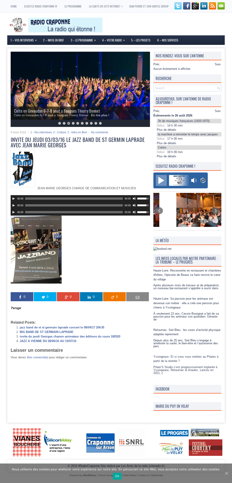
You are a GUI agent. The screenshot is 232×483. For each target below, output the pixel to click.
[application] (80, 198)
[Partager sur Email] (137, 296)
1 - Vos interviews (41, 132)
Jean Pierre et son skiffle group (149, 6)
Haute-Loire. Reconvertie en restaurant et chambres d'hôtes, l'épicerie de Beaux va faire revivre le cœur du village (187, 275)
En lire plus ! (100, 115)
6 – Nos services (167, 40)
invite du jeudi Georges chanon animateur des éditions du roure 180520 (70, 336)
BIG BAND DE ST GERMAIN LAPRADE (46, 332)
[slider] (143, 198)
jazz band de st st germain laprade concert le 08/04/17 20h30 (62, 327)
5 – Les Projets (140, 40)
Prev (159, 210)
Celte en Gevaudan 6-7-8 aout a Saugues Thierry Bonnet (57, 111)
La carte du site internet (106, 6)
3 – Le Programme (83, 40)
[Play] (13, 198)
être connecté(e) (37, 357)
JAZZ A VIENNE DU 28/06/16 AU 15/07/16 (48, 341)
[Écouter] (161, 180)
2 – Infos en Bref (53, 40)
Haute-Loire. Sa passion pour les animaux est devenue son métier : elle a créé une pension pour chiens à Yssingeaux (186, 303)
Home (14, 6)
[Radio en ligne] (203, 181)
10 (100, 123)
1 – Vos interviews (24, 40)
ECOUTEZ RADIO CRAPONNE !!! (40, 6)
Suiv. (218, 64)
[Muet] (134, 198)
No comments (99, 132)
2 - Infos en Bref (77, 132)
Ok (117, 476)
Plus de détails (166, 129)
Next (215, 210)
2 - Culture (59, 132)
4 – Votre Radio (113, 40)
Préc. (156, 64)
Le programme (73, 6)
